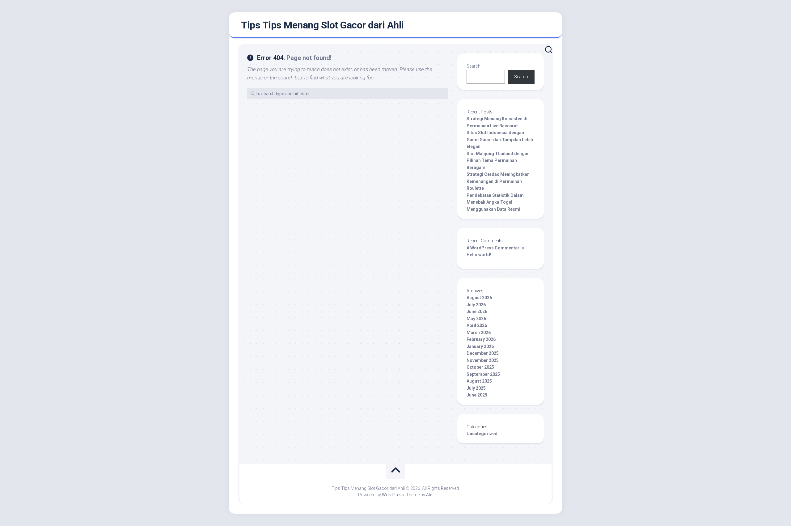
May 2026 (476, 318)
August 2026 (479, 297)
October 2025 (480, 367)
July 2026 (476, 304)
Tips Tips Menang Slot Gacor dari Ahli (322, 25)
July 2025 (476, 388)
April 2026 (477, 325)
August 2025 (479, 381)
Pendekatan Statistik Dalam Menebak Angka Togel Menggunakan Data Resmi (495, 202)
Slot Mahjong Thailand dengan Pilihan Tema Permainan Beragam (498, 160)
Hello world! (479, 254)
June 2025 (477, 394)
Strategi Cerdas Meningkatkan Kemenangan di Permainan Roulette (498, 181)
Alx (429, 494)
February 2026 (481, 339)
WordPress (393, 494)
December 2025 (483, 353)
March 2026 (479, 332)
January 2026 (480, 346)
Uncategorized (482, 433)
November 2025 (483, 360)
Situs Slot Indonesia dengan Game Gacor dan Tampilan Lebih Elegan (500, 139)
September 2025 (483, 374)
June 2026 (477, 311)
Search (473, 66)
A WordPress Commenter (493, 247)
